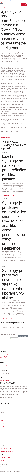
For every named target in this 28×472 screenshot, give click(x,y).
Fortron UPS (3, 426)
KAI (1, 434)
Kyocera (2, 406)
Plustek (2, 420)
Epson (2, 409)
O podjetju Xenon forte (6, 457)
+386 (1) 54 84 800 (4, 365)
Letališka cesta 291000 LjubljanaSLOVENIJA (4, 356)
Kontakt (2, 460)
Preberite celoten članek (8, 195)
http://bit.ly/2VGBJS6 (5, 133)
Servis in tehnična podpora (7, 451)
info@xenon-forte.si (4, 380)
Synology (3, 417)
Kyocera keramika (5, 437)
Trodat (2, 432)
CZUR (2, 423)
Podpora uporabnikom (6, 448)
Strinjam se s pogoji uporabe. (8, 334)
